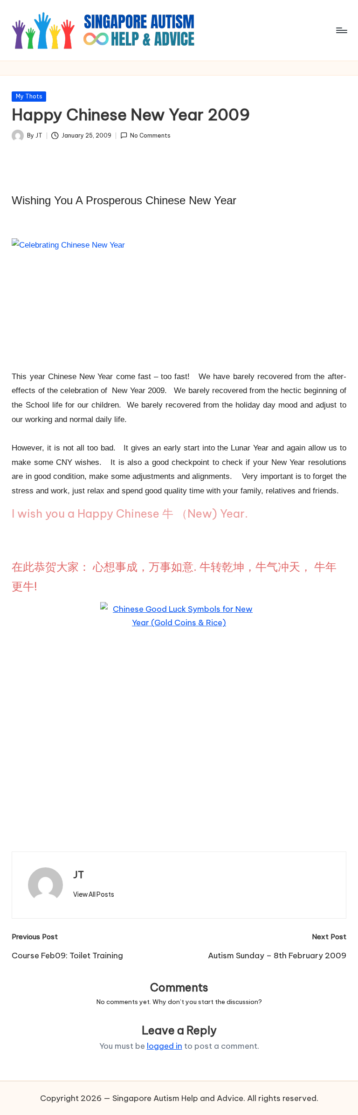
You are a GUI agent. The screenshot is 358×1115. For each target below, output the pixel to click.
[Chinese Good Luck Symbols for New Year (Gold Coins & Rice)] (179, 707)
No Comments (150, 135)
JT (78, 874)
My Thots (29, 96)
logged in (164, 1046)
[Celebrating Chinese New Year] (93, 356)
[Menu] (341, 30)
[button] (93, 894)
